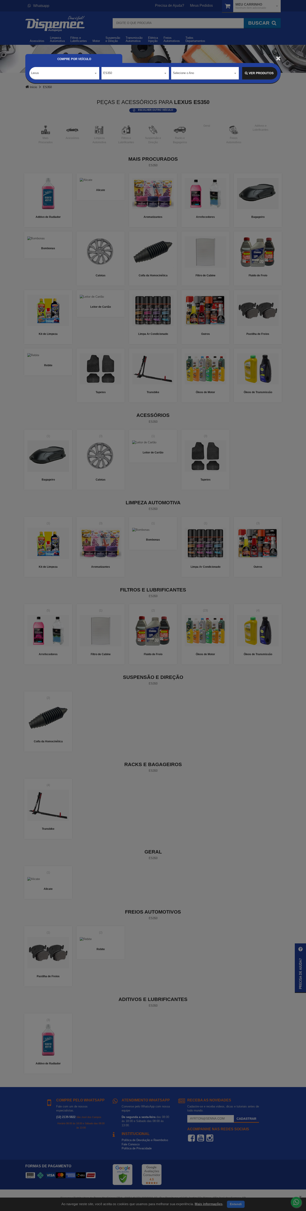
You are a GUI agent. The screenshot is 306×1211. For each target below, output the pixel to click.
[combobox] (64, 73)
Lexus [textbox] (35, 73)
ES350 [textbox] (107, 73)
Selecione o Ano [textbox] (183, 73)
